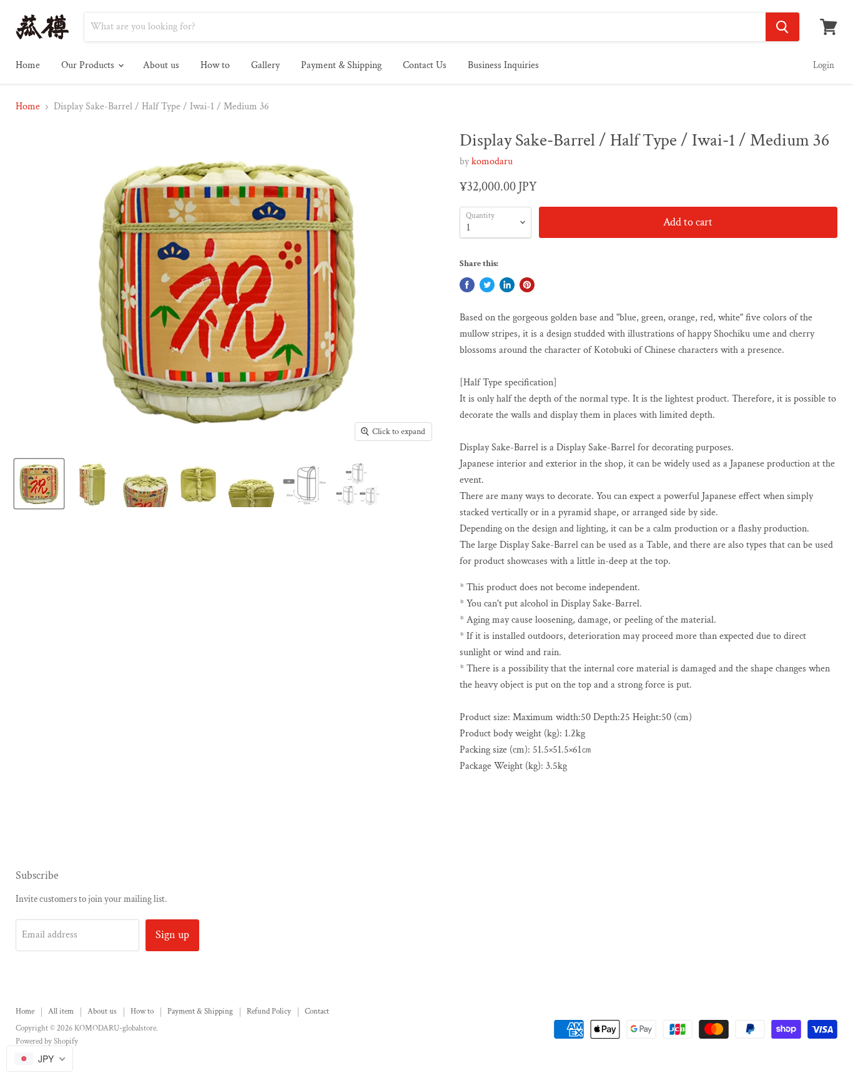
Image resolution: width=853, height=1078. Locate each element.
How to (215, 65)
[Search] (782, 26)
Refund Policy (269, 1011)
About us (161, 65)
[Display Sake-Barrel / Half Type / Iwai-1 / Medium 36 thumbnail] (39, 483)
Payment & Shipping (341, 65)
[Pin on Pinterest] (527, 284)
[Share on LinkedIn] (507, 284)
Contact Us (424, 65)
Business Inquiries (503, 65)
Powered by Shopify (47, 1041)
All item (61, 1011)
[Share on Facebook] (467, 284)
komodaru (492, 161)
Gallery (265, 65)
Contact (317, 1011)
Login (823, 65)
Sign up (172, 934)
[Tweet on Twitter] (487, 284)
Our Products (89, 65)
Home (28, 65)
